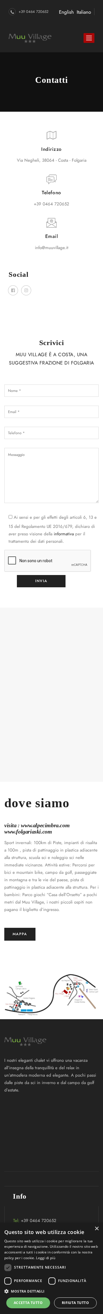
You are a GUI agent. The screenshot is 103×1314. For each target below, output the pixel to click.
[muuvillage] (30, 38)
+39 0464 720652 (33, 11)
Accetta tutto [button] (28, 1302)
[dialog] (51, 1268)
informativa (64, 534)
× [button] (96, 1229)
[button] (51, 1291)
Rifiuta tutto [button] (75, 1302)
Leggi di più (45, 1257)
